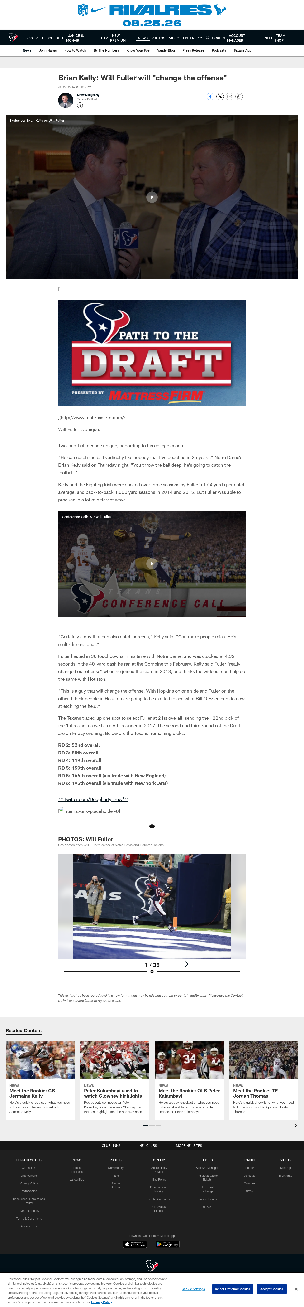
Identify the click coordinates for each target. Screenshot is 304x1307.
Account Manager (207, 1167)
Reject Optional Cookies (232, 1289)
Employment (29, 1175)
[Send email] (229, 99)
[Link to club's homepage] (13, 37)
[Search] (208, 37)
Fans (116, 1175)
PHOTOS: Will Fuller (85, 839)
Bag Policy (159, 1179)
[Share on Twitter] (220, 99)
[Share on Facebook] (210, 99)
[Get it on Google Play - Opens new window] (167, 1247)
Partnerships (29, 1191)
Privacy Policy (29, 1183)
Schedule (249, 1175)
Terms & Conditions (29, 1218)
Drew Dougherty (88, 94)
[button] (152, 197)
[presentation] (296, 1126)
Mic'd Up (285, 1167)
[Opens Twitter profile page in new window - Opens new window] (80, 105)
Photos (116, 1159)
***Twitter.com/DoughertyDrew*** (93, 799)
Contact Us (29, 1167)
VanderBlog (77, 1179)
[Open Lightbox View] (152, 917)
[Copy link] (239, 97)
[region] (152, 1289)
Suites (207, 1207)
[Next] (187, 964)
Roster (249, 1167)
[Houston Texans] (152, 1266)
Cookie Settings (193, 1289)
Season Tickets (207, 1199)
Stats (249, 1191)
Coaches (249, 1183)
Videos (285, 1159)
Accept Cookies (271, 1289)
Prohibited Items (159, 1199)
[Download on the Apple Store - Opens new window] (134, 1245)
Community (116, 1167)
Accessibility (29, 1226)
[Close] (296, 1289)
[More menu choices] (200, 37)
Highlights (285, 1175)
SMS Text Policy (29, 1210)
